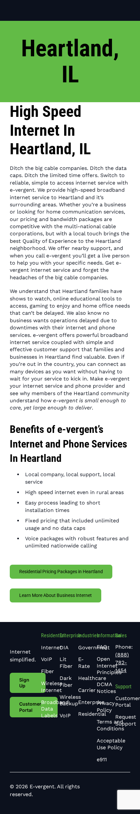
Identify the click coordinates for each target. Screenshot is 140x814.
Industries (88, 635)
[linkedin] (97, 790)
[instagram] (108, 790)
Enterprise (70, 635)
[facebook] (87, 790)
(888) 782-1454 (122, 662)
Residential (53, 635)
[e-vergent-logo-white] (32, 6)
